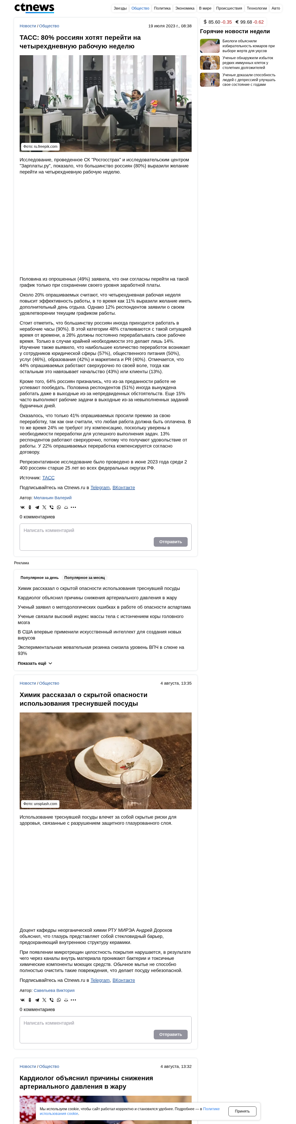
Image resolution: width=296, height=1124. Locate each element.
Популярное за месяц (84, 578)
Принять (242, 1111)
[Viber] (52, 507)
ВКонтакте (124, 487)
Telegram (100, 487)
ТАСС (48, 477)
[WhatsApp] (59, 507)
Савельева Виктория (54, 990)
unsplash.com (45, 804)
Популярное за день (40, 578)
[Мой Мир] (66, 507)
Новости (28, 26)
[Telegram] (37, 507)
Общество (49, 26)
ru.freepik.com (45, 146)
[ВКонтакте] (23, 507)
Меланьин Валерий (53, 497)
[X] (44, 507)
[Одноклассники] (30, 507)
